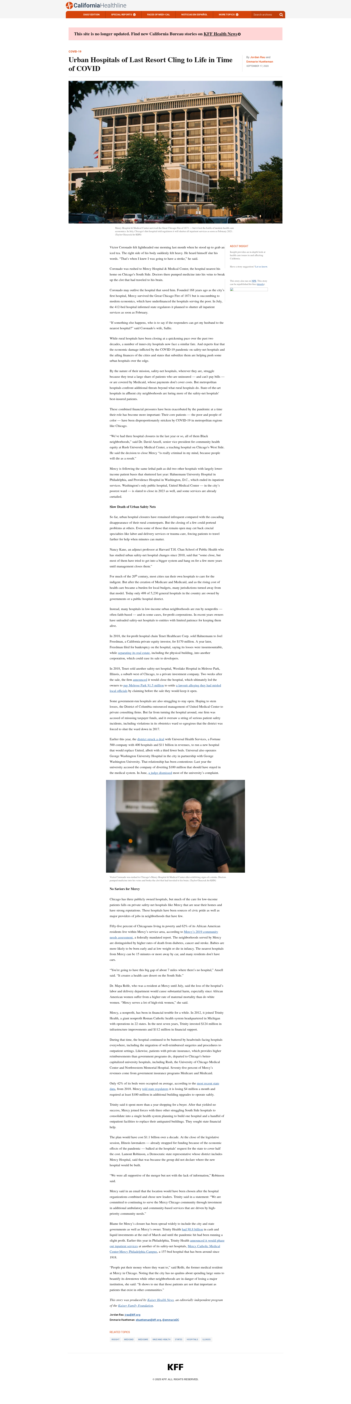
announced (140, 679)
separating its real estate (134, 652)
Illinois (207, 1339)
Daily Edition (91, 14)
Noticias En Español (194, 14)
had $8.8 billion (192, 1229)
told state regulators (155, 1088)
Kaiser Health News (160, 1300)
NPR (254, 280)
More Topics (227, 14)
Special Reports (121, 14)
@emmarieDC (170, 1319)
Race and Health (161, 1339)
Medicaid (129, 1339)
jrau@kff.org (132, 1314)
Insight (116, 1339)
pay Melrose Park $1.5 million (143, 685)
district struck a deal (150, 739)
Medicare (143, 1339)
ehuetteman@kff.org (148, 1319)
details (260, 284)
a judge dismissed (160, 772)
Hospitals (192, 1339)
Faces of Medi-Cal (158, 14)
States (178, 1339)
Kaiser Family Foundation (135, 1305)
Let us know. (261, 266)
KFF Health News (220, 33)
